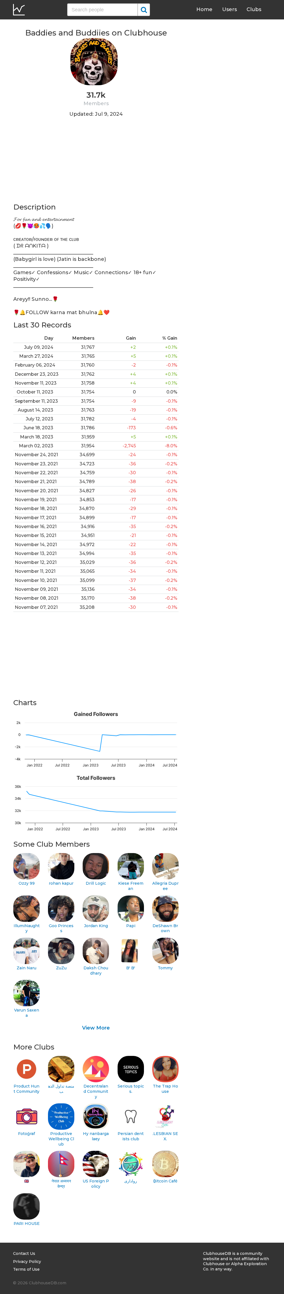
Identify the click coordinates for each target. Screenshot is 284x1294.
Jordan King (96, 925)
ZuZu (61, 967)
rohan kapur (61, 883)
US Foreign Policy (96, 1184)
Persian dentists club (131, 1136)
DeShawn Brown (165, 928)
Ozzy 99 (27, 883)
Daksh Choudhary (95, 970)
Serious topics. (131, 1089)
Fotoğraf (26, 1133)
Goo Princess (61, 928)
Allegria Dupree (165, 886)
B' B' (130, 967)
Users (229, 9)
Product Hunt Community (26, 1089)
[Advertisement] (96, 163)
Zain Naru (26, 967)
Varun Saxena (26, 1013)
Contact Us (24, 1253)
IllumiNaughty (27, 928)
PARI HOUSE (27, 1223)
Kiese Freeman (130, 886)
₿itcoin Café (165, 1181)
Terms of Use (26, 1269)
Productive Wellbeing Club (61, 1138)
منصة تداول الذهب (61, 1089)
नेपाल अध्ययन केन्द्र (61, 1184)
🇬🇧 (26, 1181)
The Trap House (165, 1089)
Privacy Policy (27, 1261)
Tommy (165, 967)
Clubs (254, 9)
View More (96, 1028)
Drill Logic (96, 883)
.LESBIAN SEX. (165, 1136)
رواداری (130, 1181)
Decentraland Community (95, 1091)
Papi (130, 925)
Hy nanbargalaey (96, 1136)
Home (204, 9)
